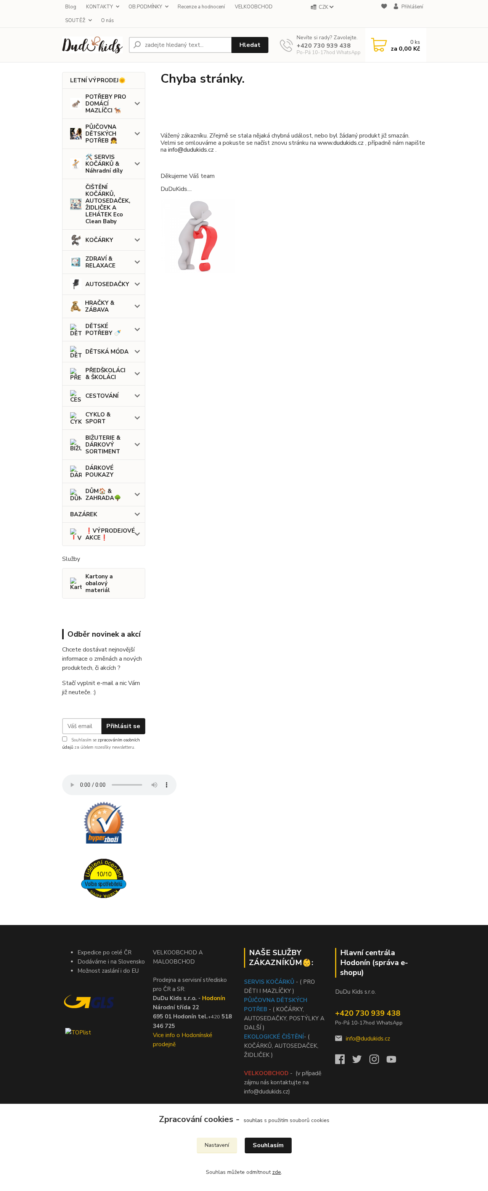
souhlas (253, 1120)
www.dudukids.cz (341, 143)
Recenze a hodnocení (201, 6)
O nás (107, 20)
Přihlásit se (123, 726)
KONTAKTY (99, 6)
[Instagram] (378, 1061)
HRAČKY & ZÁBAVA (99, 306)
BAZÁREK (83, 514)
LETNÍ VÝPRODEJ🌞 (98, 80)
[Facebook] (343, 1061)
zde (276, 1172)
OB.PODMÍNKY (145, 6)
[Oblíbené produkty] (384, 14)
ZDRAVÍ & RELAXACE (100, 262)
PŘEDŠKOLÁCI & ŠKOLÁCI (105, 374)
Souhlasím (268, 1145)
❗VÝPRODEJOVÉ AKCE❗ (110, 534)
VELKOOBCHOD (254, 6)
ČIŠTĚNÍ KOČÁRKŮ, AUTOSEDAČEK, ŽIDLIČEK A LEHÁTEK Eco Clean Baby (107, 204)
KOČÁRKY (99, 240)
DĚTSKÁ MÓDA (106, 351)
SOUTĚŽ (75, 20)
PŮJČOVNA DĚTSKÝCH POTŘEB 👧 (101, 133)
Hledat (249, 45)
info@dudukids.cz (191, 150)
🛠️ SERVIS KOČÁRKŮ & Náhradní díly (104, 163)
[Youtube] (395, 1061)
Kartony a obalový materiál (99, 583)
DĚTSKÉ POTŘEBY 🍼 (103, 329)
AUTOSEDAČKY (107, 284)
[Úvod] (92, 45)
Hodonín (213, 998)
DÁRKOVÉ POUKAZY (99, 471)
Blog (70, 6)
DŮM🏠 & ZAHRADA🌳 (103, 494)
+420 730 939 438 (324, 46)
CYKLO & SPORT (98, 418)
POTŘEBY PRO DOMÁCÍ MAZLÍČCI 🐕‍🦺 (105, 103)
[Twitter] (360, 1061)
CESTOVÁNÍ (102, 396)
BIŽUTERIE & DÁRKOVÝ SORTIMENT (102, 444)
